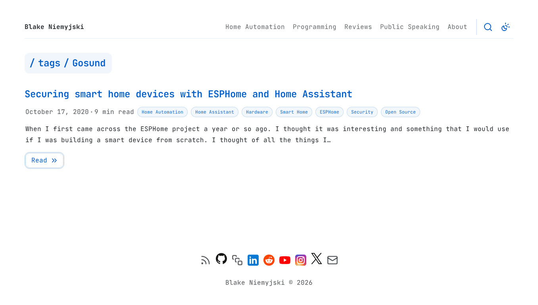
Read (39, 160)
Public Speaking (410, 27)
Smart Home (294, 112)
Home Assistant (214, 112)
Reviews (358, 27)
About (457, 27)
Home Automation (255, 27)
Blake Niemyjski (54, 27)
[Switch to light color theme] (505, 27)
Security (362, 112)
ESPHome (329, 112)
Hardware (257, 112)
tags (49, 63)
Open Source (400, 112)
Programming (314, 27)
